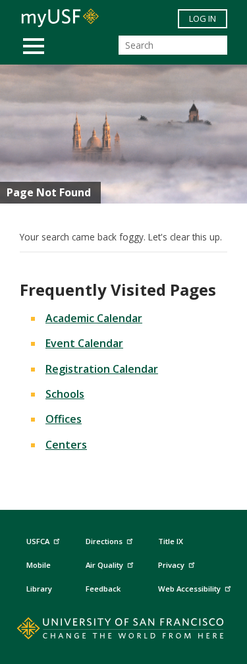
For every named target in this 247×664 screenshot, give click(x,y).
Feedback (103, 589)
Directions (104, 541)
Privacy (171, 565)
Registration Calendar (101, 369)
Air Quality (104, 565)
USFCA (37, 541)
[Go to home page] (123, 631)
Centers (66, 444)
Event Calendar (84, 343)
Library (39, 589)
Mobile (38, 565)
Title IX (170, 541)
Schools (64, 394)
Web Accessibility (189, 589)
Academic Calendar (93, 318)
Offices (63, 419)
